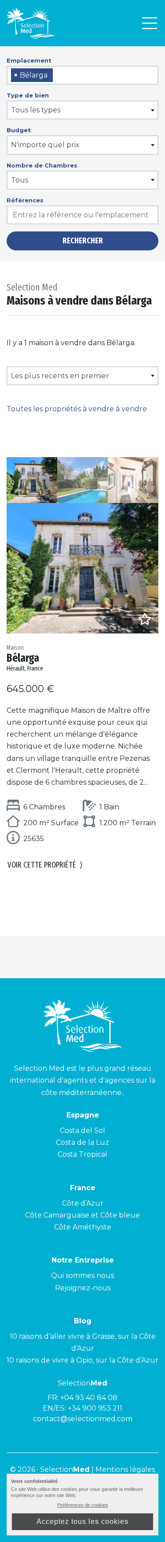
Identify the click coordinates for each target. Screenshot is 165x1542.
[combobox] (82, 75)
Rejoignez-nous (82, 1288)
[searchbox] (58, 76)
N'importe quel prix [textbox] (45, 145)
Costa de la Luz (82, 1142)
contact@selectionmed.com (82, 1419)
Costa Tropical (82, 1154)
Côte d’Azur (82, 1203)
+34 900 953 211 (95, 1408)
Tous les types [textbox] (35, 110)
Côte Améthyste (82, 1227)
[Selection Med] (31, 23)
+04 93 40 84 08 (88, 1397)
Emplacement (29, 60)
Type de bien (28, 95)
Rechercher (82, 241)
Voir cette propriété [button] (45, 865)
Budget (19, 130)
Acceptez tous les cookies (82, 1521)
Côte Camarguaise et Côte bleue (82, 1215)
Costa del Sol (82, 1130)
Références (25, 200)
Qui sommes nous (82, 1275)
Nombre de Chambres (42, 165)
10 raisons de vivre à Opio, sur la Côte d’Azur (82, 1360)
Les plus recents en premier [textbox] (60, 376)
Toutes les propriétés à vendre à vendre (77, 409)
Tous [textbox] (19, 180)
